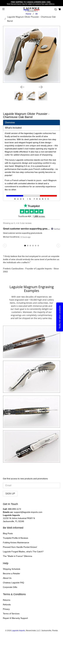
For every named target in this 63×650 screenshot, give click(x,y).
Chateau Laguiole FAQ (13, 582)
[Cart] (59, 9)
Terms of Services (11, 613)
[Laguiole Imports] (31, 9)
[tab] (31, 122)
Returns (6, 600)
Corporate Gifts (10, 587)
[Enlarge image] (31, 341)
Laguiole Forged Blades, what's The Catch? (23, 551)
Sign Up (10, 493)
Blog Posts (8, 533)
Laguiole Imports (18, 630)
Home (28, 14)
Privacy (6, 609)
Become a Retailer (11, 573)
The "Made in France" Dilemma (17, 556)
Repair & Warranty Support (15, 618)
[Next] (41, 87)
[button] (56, 9)
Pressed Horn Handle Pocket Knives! (20, 547)
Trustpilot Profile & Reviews (15, 538)
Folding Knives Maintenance (16, 542)
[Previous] (22, 87)
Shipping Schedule (11, 569)
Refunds (7, 604)
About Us (7, 578)
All (36, 14)
